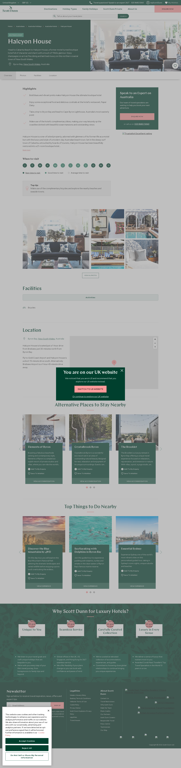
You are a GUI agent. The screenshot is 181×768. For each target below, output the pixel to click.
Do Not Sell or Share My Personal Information (27, 756)
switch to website (90, 389)
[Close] (48, 711)
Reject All (27, 748)
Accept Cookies (27, 741)
